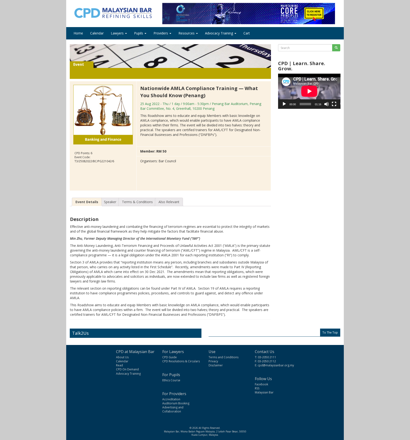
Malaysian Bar (264, 392)
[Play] (284, 104)
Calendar (97, 33)
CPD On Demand (127, 369)
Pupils (139, 33)
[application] (309, 91)
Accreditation (171, 399)
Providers (161, 33)
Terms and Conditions (223, 357)
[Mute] (326, 104)
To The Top (330, 332)
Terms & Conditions (137, 202)
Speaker (110, 202)
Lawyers (118, 33)
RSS (257, 388)
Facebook (261, 384)
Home (78, 33)
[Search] (336, 47)
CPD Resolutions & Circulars (181, 361)
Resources (187, 33)
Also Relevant (168, 202)
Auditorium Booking (175, 403)
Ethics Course (171, 380)
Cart (246, 33)
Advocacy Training (219, 33)
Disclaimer (216, 365)
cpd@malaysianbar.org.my (276, 365)
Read (119, 365)
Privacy (213, 361)
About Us (122, 357)
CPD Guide (169, 357)
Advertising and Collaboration (172, 409)
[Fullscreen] (334, 104)
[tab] (87, 202)
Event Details (86, 202)
